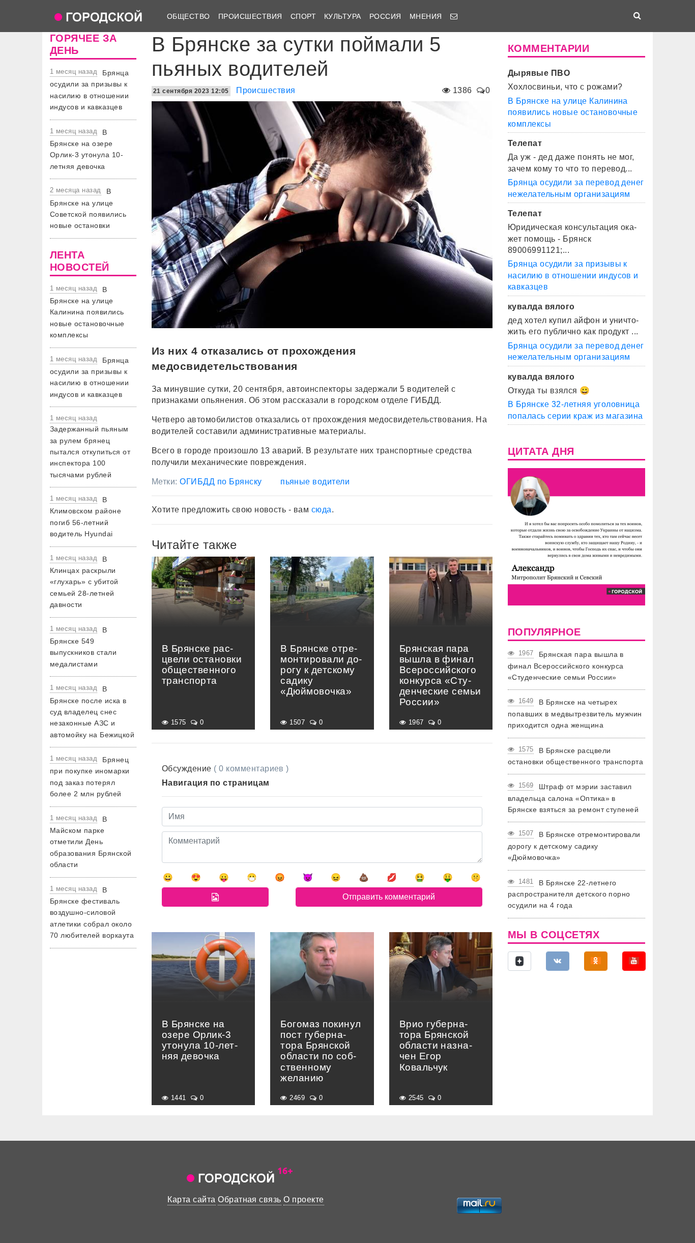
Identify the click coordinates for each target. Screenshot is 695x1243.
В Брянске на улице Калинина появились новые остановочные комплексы (87, 312)
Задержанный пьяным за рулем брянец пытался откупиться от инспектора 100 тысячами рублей (90, 452)
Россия (385, 16)
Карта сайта (191, 1199)
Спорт (303, 16)
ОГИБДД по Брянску (221, 481)
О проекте (303, 1199)
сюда (321, 509)
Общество (188, 16)
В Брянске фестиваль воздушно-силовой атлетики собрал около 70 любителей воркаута (92, 913)
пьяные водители (315, 481)
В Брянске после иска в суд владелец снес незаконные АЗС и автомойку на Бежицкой (92, 712)
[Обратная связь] (453, 16)
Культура (342, 16)
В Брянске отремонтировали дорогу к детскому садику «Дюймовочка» (574, 845)
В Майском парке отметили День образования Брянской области (91, 842)
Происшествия (250, 16)
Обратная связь (249, 1199)
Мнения (426, 16)
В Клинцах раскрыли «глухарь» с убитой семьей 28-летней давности (84, 582)
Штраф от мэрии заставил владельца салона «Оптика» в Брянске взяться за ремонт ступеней (573, 798)
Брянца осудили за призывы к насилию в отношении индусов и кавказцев (573, 275)
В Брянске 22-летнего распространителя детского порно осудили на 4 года (569, 894)
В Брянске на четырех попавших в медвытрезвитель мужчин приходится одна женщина (575, 713)
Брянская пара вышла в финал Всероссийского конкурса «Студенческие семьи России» (566, 665)
